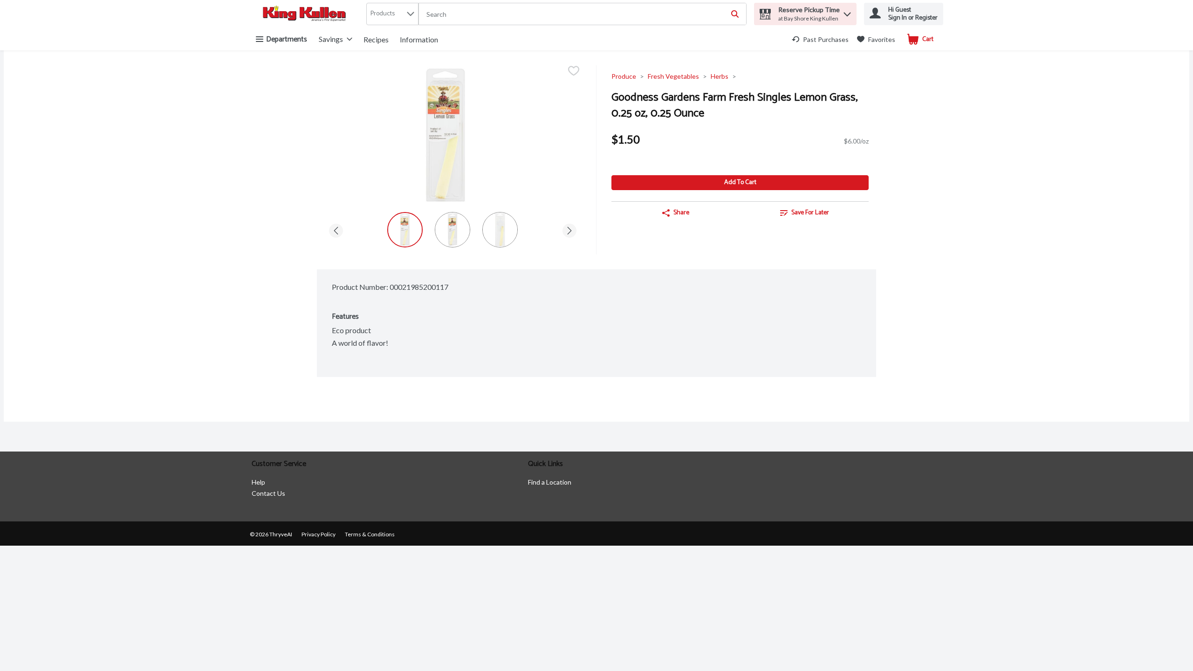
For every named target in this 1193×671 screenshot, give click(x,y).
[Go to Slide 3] (500, 229)
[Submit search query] (734, 14)
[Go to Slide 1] (405, 229)
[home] (306, 14)
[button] (847, 12)
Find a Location (549, 482)
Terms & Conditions (370, 534)
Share (681, 212)
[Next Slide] (569, 229)
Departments (286, 39)
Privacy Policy (319, 534)
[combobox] (582, 14)
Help (258, 482)
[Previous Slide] (336, 229)
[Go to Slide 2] (452, 229)
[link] (820, 39)
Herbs (719, 76)
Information (419, 39)
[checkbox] (573, 71)
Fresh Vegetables (673, 76)
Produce (623, 76)
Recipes (376, 39)
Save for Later (810, 212)
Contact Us (268, 493)
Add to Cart (740, 182)
